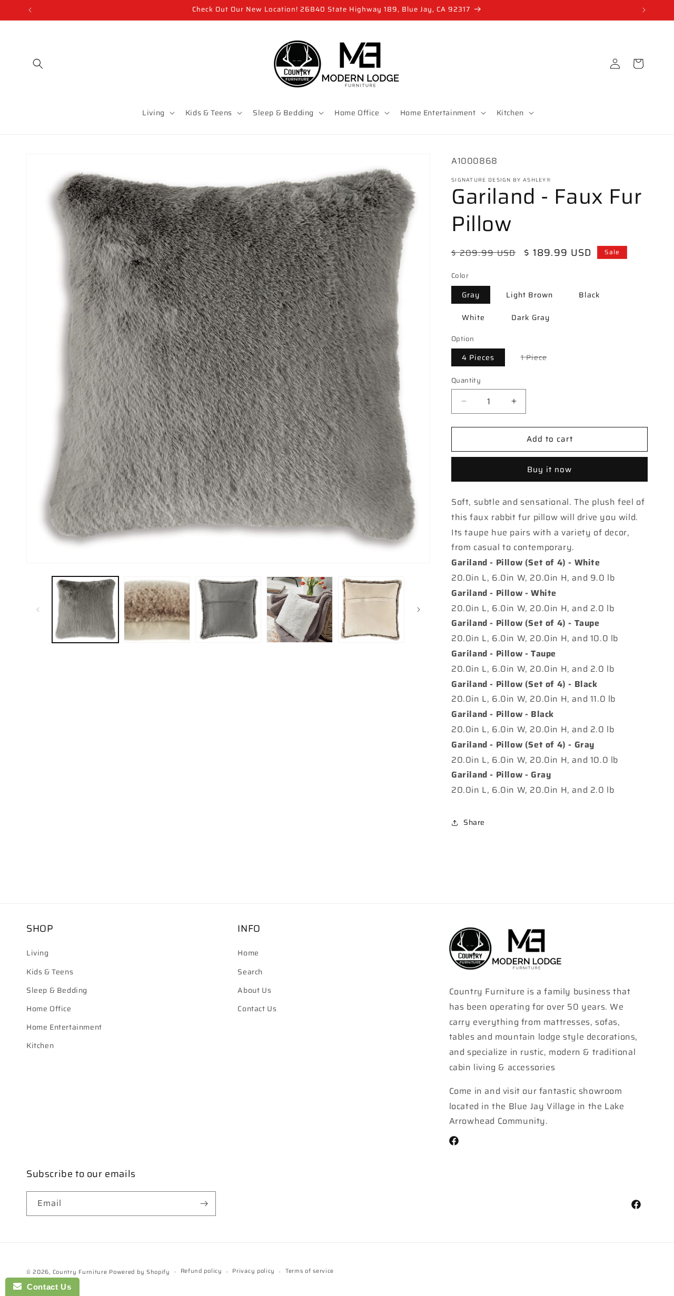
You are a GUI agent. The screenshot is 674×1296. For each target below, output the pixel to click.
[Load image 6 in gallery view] (228, 609)
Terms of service (309, 1271)
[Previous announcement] (30, 10)
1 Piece (539, 358)
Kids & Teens (49, 972)
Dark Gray (530, 317)
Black (589, 295)
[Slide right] (418, 609)
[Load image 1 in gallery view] (85, 609)
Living (37, 953)
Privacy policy (253, 1271)
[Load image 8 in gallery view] (371, 609)
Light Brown (529, 295)
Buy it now (549, 469)
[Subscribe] (203, 1203)
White (473, 317)
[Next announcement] (644, 10)
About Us (254, 990)
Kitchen (40, 1045)
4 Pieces (478, 357)
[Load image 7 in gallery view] (299, 609)
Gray (471, 295)
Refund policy (201, 1271)
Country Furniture (80, 1272)
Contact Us (256, 1008)
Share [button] (474, 822)
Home (248, 953)
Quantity (466, 380)
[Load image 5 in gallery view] (157, 609)
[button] (37, 63)
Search (250, 972)
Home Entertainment (64, 1027)
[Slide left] (37, 609)
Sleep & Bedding (56, 990)
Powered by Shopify (139, 1272)
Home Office (49, 1008)
